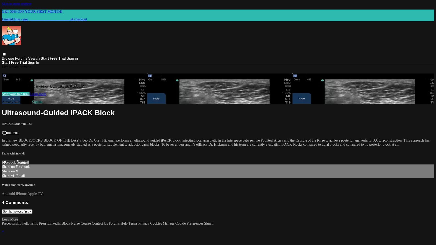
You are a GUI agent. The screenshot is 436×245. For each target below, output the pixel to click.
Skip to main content (16, 4)
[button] (4, 54)
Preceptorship (11, 223)
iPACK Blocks (11, 123)
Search (34, 58)
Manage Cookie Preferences (183, 223)
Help (125, 223)
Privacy (144, 223)
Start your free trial (16, 94)
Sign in (72, 58)
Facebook (9, 162)
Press (43, 223)
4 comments (10, 133)
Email (24, 162)
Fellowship (30, 223)
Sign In (33, 62)
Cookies (156, 223)
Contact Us (100, 223)
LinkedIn (54, 223)
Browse (8, 58)
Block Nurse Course (76, 223)
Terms (133, 223)
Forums (21, 58)
